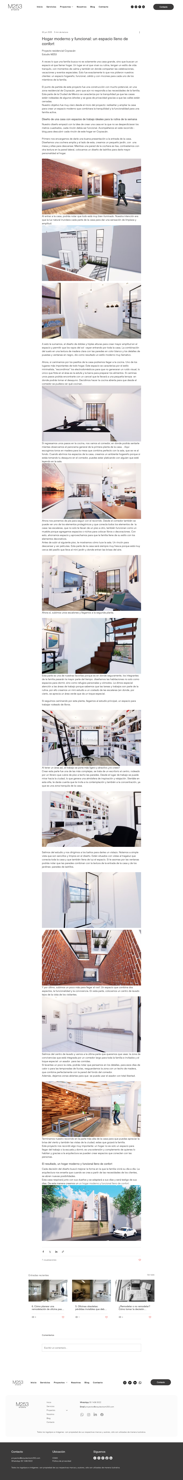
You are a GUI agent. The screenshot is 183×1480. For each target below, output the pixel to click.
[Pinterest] (130, 1382)
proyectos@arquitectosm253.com (97, 1407)
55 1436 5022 (90, 1402)
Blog (49, 1418)
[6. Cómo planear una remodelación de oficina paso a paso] (48, 1291)
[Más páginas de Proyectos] (72, 6)
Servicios (50, 1406)
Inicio (49, 1402)
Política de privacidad (61, 1461)
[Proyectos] (67, 1410)
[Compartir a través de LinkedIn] (56, 1251)
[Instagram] (136, 6)
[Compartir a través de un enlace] (63, 1251)
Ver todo (150, 1275)
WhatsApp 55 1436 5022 (22, 1461)
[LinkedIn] (143, 6)
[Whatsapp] (132, 6)
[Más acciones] (139, 32)
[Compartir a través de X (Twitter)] (49, 1251)
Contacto (50, 1422)
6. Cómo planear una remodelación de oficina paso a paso (47, 1308)
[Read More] (168, 1454)
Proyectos (51, 1410)
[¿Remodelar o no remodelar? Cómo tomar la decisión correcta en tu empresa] (134, 1291)
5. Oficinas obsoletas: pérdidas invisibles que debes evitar (91, 1308)
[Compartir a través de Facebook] (43, 1251)
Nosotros (50, 1414)
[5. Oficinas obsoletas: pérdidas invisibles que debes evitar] (91, 1291)
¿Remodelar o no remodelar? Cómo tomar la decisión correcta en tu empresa (134, 1308)
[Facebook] (139, 6)
